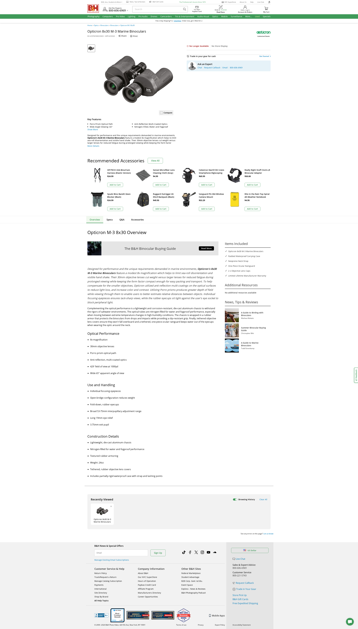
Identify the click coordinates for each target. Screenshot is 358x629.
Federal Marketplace (191, 573)
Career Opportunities (148, 596)
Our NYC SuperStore (147, 577)
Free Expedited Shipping (245, 603)
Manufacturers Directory (149, 592)
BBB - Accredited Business (101, 615)
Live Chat (260, 2)
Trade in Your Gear (246, 589)
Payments (98, 585)
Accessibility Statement (242, 625)
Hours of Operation (147, 581)
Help (252, 2)
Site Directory (100, 592)
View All (155, 160)
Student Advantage (190, 577)
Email (99, 553)
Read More (206, 248)
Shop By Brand (101, 596)
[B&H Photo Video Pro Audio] (94, 8)
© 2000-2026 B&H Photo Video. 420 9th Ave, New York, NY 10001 (119, 625)
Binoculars (104, 25)
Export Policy (220, 625)
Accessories (137, 219)
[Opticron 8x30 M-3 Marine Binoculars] (138, 79)
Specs (110, 219)
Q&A (121, 219)
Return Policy (100, 573)
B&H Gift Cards (240, 599)
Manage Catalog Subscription (108, 581)
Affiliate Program (146, 589)
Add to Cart (115, 184)
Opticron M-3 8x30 (127, 25)
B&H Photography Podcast (193, 592)
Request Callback (245, 582)
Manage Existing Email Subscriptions (111, 560)
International (100, 589)
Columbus (177, 21)
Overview (95, 219)
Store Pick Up (240, 595)
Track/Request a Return (105, 577)
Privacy (200, 625)
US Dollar (252, 550)
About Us (243, 2)
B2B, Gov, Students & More (111, 2)
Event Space (187, 585)
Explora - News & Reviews (193, 589)
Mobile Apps (218, 615)
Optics (96, 25)
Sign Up (158, 552)
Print (135, 36)
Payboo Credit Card (147, 585)
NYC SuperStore (230, 2)
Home (89, 25)
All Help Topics (101, 600)
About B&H (143, 573)
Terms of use (181, 625)
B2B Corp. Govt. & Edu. (192, 581)
